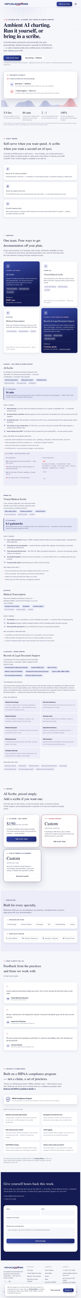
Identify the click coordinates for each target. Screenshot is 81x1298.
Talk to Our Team (64, 4)
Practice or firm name (13, 1225)
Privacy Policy (39, 1166)
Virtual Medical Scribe (34, 1280)
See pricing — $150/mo (33, 58)
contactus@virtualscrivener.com (14, 1203)
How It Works (49, 1277)
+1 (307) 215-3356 (10, 1206)
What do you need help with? (15, 1233)
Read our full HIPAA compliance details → (20, 1096)
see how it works (65, 349)
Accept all (68, 1290)
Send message (40, 1248)
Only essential (55, 1290)
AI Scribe (30, 1277)
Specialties (48, 1280)
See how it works (22, 883)
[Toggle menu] (75, 4)
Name (8, 1216)
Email (42, 1216)
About (47, 1283)
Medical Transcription (34, 1283)
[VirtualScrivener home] (16, 4)
